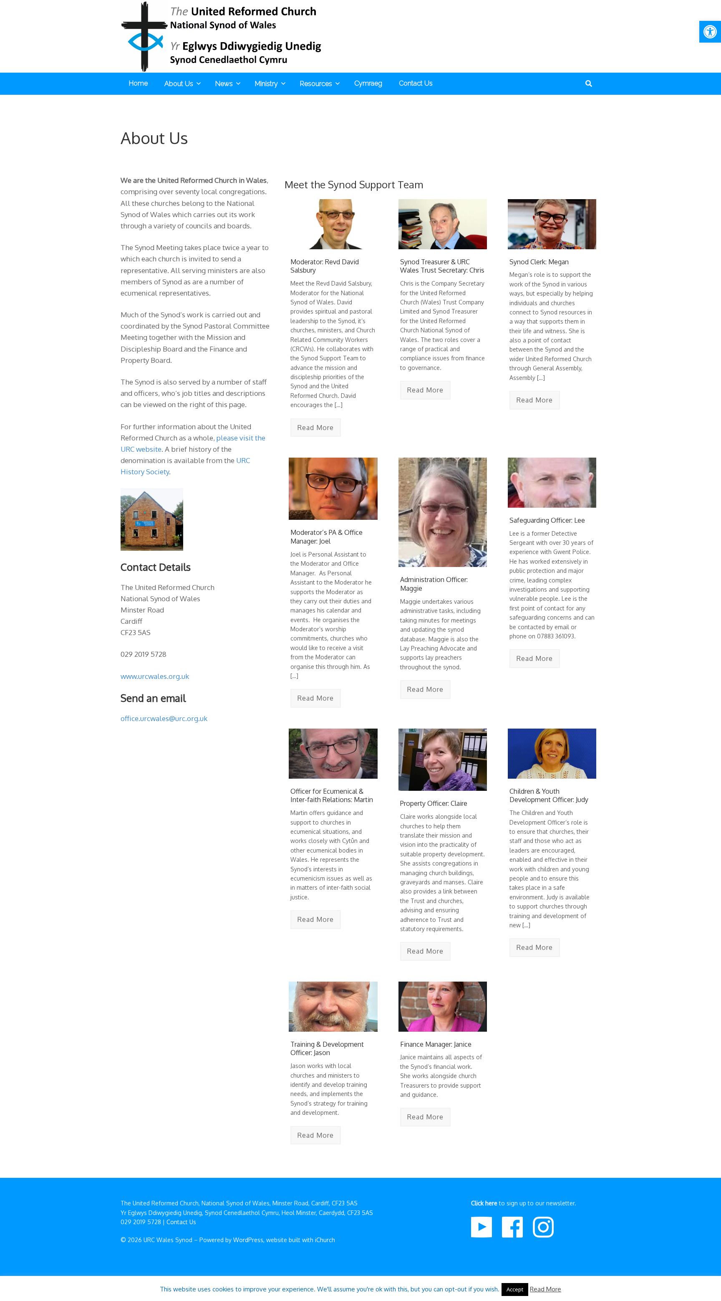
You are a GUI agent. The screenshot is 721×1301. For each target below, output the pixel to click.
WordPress (248, 1239)
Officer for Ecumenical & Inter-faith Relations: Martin (331, 795)
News (224, 84)
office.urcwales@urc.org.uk (164, 718)
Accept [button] (515, 1289)
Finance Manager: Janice (435, 1044)
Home (138, 83)
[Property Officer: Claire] (442, 760)
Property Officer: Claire (433, 803)
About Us (178, 84)
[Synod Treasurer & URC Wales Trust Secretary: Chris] (442, 224)
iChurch (325, 1239)
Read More (315, 427)
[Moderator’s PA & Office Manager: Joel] (333, 489)
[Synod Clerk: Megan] (552, 224)
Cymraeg (368, 83)
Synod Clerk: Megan (539, 262)
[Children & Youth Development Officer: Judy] (552, 753)
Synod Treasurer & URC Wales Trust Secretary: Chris (442, 266)
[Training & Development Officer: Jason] (333, 1006)
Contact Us (416, 83)
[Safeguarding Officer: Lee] (552, 482)
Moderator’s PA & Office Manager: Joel (326, 536)
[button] (710, 32)
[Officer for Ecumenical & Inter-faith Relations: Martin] (333, 753)
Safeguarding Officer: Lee (547, 520)
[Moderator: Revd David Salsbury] (333, 224)
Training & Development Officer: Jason (327, 1048)
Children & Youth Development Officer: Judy (548, 795)
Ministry (266, 84)
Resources (316, 84)
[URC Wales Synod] (225, 36)
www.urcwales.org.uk (155, 676)
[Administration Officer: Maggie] (442, 512)
